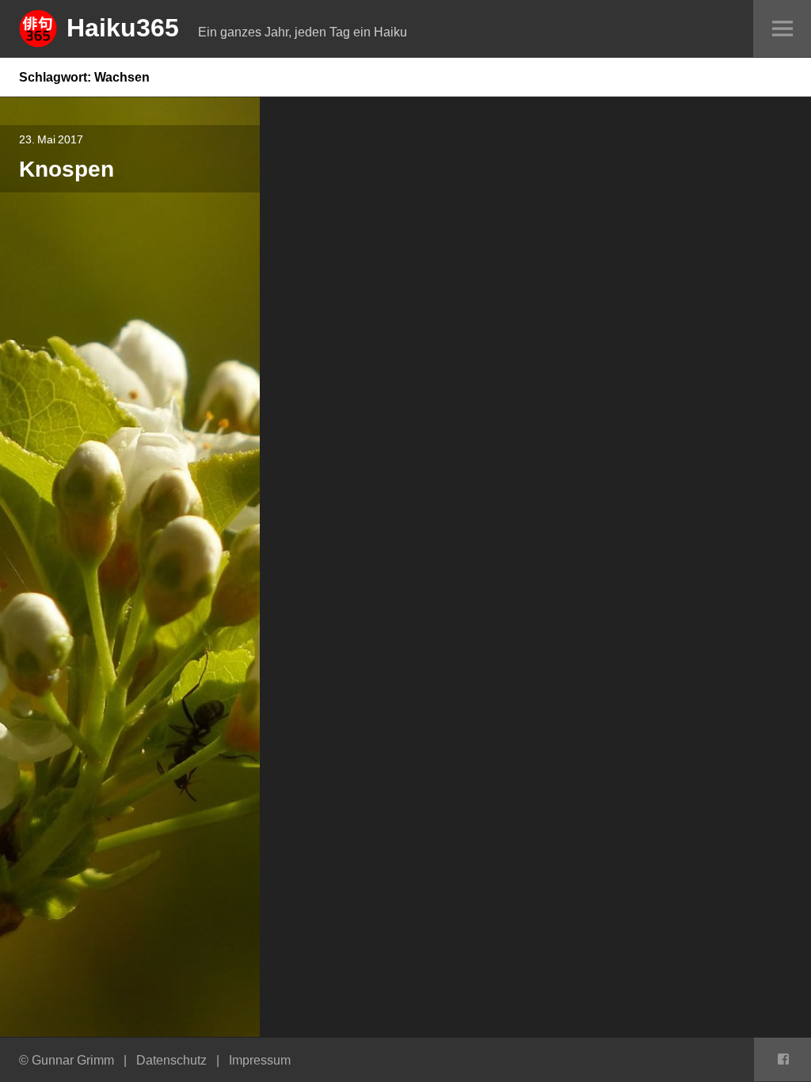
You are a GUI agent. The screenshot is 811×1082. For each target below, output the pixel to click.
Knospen (66, 168)
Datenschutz (171, 1059)
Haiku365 (123, 27)
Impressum (260, 1059)
